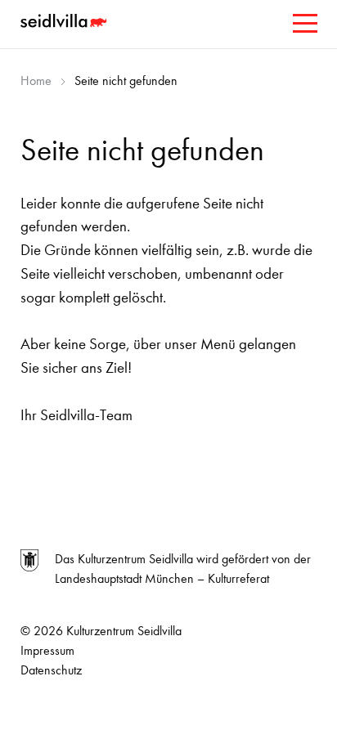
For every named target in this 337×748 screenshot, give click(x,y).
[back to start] (65, 23)
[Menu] (303, 26)
